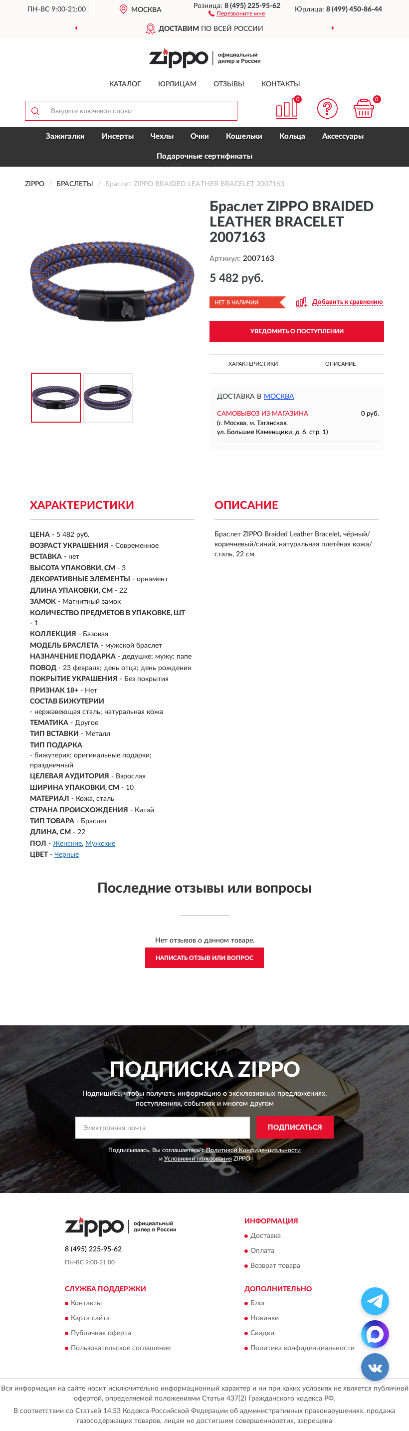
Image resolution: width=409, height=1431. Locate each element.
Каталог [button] (125, 84)
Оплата (262, 1250)
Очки (200, 136)
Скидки (262, 1333)
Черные (66, 854)
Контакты (280, 84)
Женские (67, 843)
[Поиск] (35, 111)
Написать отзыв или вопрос (204, 958)
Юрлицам (177, 84)
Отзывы (228, 84)
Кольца (292, 136)
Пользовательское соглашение (121, 1348)
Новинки (264, 1318)
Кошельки (244, 136)
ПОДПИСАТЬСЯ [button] (295, 1127)
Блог (258, 1303)
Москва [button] (279, 396)
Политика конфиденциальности (302, 1348)
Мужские (100, 843)
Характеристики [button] (253, 364)
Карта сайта (90, 1318)
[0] (364, 108)
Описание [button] (340, 364)
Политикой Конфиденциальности (253, 1150)
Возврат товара (275, 1265)
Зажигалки (65, 136)
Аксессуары (343, 136)
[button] (236, 13)
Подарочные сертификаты (204, 156)
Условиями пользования (198, 1159)
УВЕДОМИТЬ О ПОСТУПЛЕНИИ (297, 331)
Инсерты (118, 136)
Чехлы (162, 136)
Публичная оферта (101, 1333)
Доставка (265, 1235)
